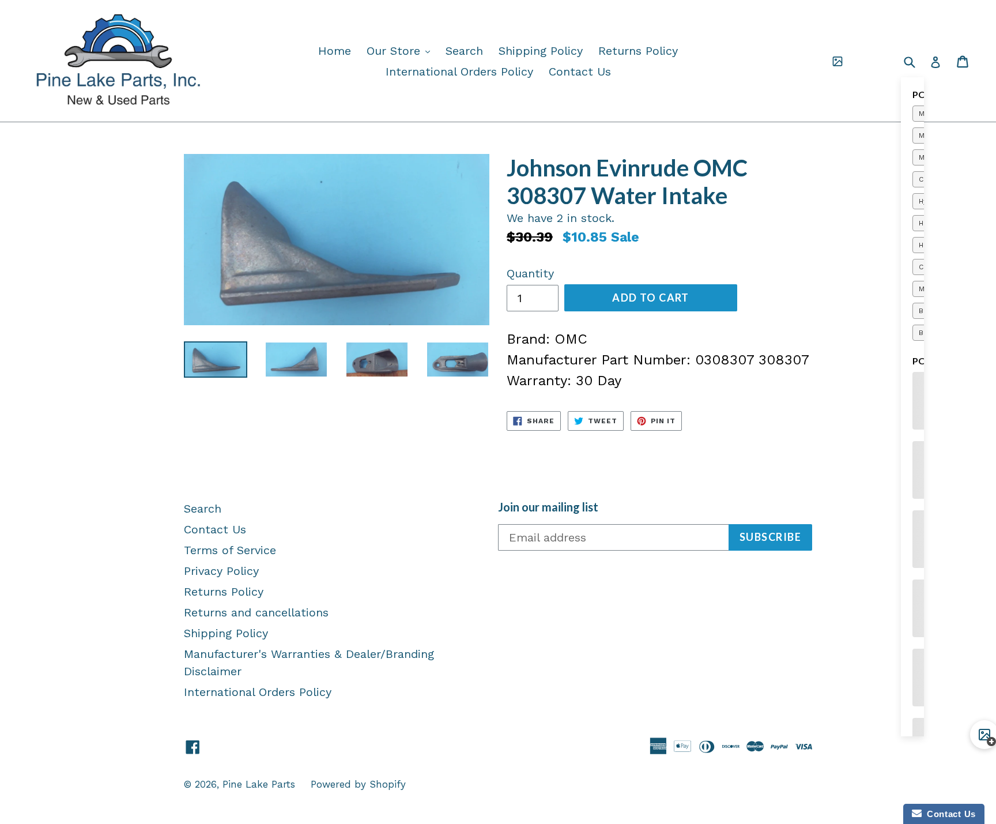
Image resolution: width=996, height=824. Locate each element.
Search (464, 51)
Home (334, 51)
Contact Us (580, 71)
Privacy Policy (221, 571)
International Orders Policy (459, 71)
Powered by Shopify (358, 784)
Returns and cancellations (256, 612)
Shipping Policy (541, 51)
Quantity (530, 273)
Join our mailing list (548, 507)
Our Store (401, 50)
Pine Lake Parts (258, 784)
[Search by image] (837, 61)
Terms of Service (230, 550)
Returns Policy (638, 51)
